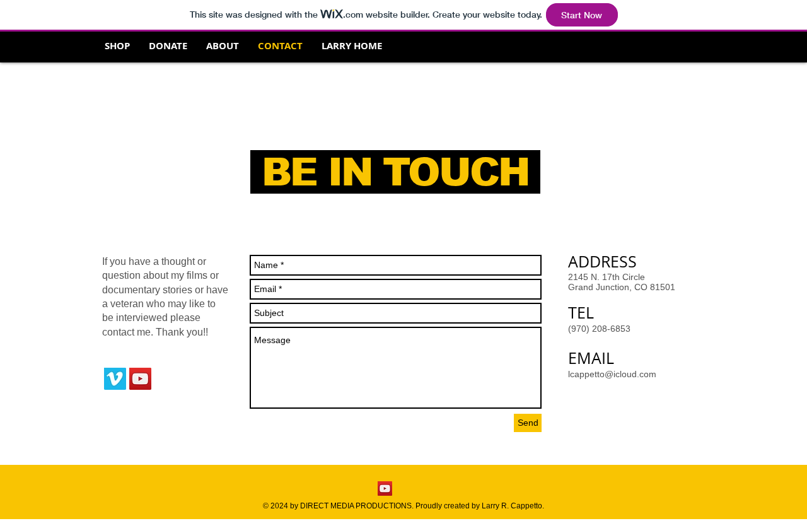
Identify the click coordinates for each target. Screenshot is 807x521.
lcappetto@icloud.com (612, 374)
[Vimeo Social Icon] (115, 379)
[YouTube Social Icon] (140, 379)
